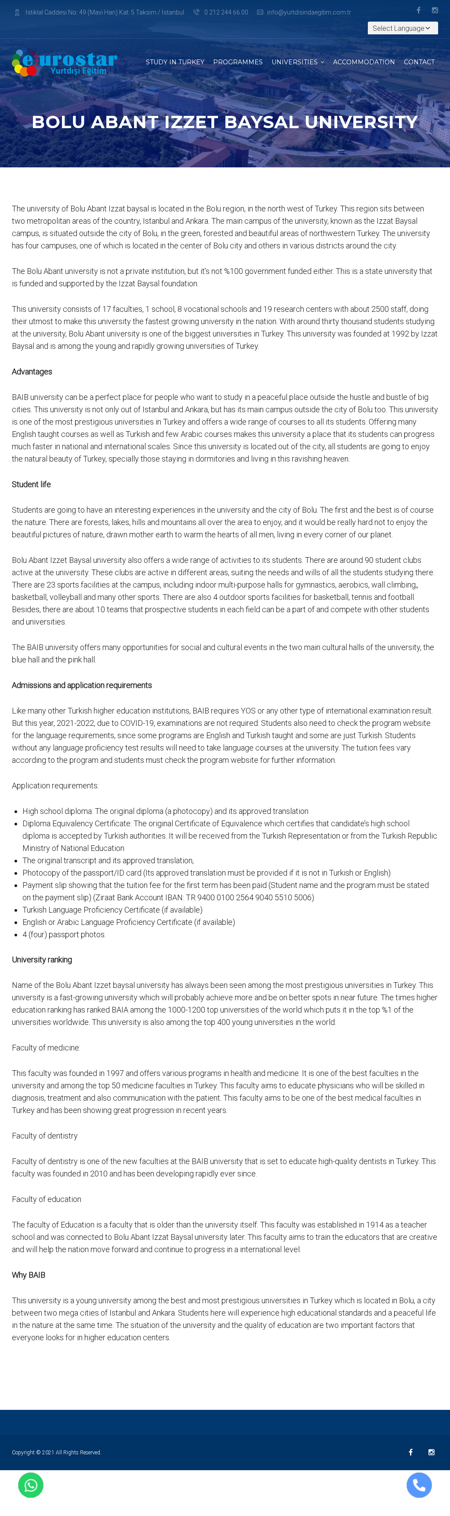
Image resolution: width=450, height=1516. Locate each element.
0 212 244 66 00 (225, 12)
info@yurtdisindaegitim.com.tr (309, 12)
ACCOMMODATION (364, 62)
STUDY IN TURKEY (175, 62)
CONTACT (419, 62)
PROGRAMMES (238, 62)
